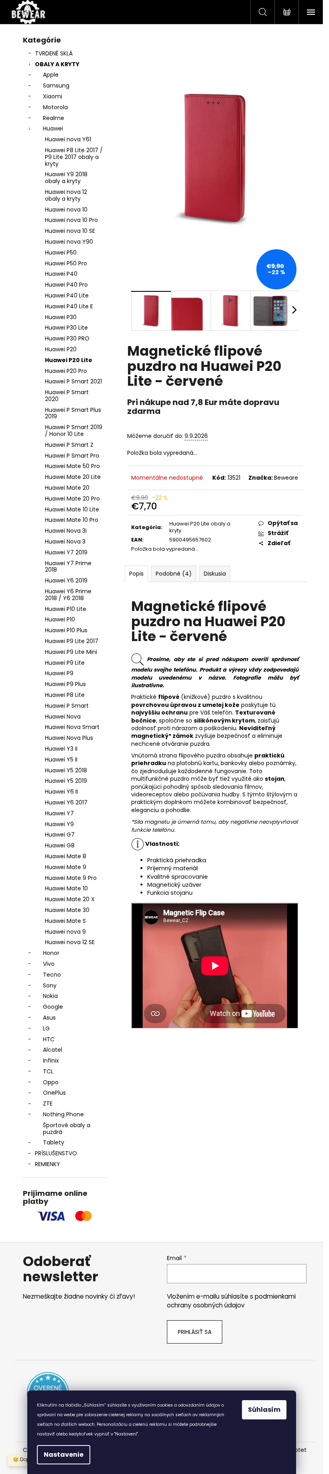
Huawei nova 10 (66, 210)
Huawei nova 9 (65, 932)
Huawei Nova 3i (66, 531)
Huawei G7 (60, 835)
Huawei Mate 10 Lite (72, 509)
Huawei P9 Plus (65, 684)
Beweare (286, 478)
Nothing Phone (63, 1114)
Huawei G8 (60, 845)
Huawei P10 (60, 619)
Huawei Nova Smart (72, 727)
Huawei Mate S (65, 921)
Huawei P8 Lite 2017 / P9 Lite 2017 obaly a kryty (74, 157)
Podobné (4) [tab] (174, 574)
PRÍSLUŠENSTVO (56, 1153)
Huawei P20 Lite (68, 360)
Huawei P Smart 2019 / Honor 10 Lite (73, 430)
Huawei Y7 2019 (66, 552)
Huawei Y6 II (61, 792)
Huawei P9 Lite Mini (71, 652)
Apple (51, 75)
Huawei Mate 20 (67, 488)
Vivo (49, 964)
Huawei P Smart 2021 (73, 381)
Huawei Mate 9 (65, 867)
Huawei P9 (59, 673)
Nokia (50, 996)
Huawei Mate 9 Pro (71, 878)
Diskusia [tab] (215, 574)
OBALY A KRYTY (57, 64)
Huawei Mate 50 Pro (72, 466)
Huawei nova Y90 (69, 242)
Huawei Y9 (59, 824)
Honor (51, 953)
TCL (48, 1071)
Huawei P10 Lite (65, 609)
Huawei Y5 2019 (66, 781)
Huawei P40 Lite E (69, 306)
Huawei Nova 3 (65, 541)
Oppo (51, 1082)
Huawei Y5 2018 (66, 770)
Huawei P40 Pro (66, 285)
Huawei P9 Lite (65, 663)
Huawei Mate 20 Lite (73, 477)
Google (53, 1007)
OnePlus (54, 1093)
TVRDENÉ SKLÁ (54, 53)
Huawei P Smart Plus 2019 (73, 413)
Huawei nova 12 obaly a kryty (66, 195)
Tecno (52, 975)
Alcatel (52, 1050)
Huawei (53, 128)
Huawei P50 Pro (66, 263)
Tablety (53, 1142)
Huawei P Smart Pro (72, 456)
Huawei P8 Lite (65, 695)
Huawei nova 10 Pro (71, 220)
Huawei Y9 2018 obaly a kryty (66, 177)
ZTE (48, 1103)
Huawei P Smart (67, 706)
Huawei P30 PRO (67, 338)
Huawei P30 (61, 317)
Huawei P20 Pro (66, 371)
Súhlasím (264, 1409)
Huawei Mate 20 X (70, 899)
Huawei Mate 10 (66, 888)
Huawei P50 (61, 252)
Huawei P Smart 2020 (67, 395)
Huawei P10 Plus (66, 630)
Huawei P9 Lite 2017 (71, 641)
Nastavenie (63, 1454)
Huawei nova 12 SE (70, 942)
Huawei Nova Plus (69, 738)
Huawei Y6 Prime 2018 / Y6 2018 (68, 594)
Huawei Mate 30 (67, 910)
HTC (49, 1039)
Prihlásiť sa (194, 1332)
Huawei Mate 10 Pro (71, 520)
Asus (49, 1018)
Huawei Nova (63, 717)
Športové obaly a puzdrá (66, 1128)
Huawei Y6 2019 (66, 580)
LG (46, 1028)
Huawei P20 (61, 349)
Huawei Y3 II (61, 749)
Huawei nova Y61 (68, 139)
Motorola (55, 107)
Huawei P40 (61, 274)
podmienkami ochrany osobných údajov (231, 1300)
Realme (53, 118)
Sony (50, 985)
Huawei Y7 (59, 813)
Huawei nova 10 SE (70, 231)
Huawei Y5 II (61, 759)
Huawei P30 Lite (66, 328)
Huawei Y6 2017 (66, 802)
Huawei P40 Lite (67, 295)
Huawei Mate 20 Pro (72, 499)
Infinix (51, 1061)
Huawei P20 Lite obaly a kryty (199, 527)
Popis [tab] (136, 574)
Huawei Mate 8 (65, 856)
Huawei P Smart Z (69, 445)
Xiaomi (52, 96)
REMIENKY (47, 1164)
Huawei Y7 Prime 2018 (68, 566)
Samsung (56, 85)
